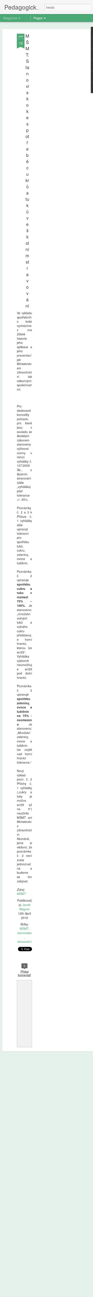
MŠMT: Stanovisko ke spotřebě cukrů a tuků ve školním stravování (27, 171)
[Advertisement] (55, 102)
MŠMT (21, 893)
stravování (24, 941)
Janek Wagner (24, 907)
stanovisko (24, 933)
